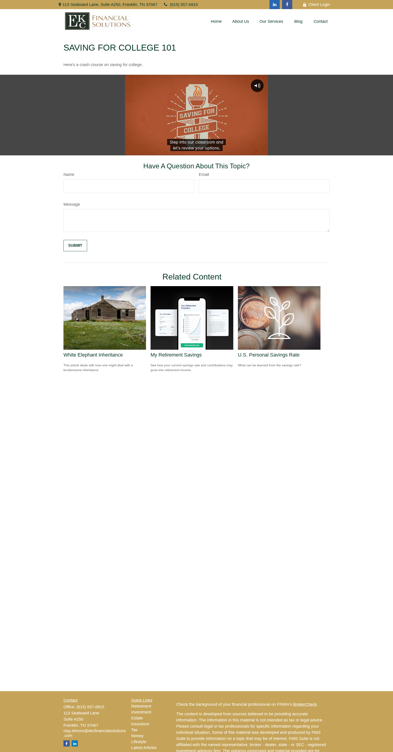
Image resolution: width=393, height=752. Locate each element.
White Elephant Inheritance (93, 355)
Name (68, 174)
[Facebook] (287, 4)
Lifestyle (138, 741)
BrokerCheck (305, 704)
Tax (134, 730)
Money (137, 736)
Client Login (319, 4)
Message (71, 204)
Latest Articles (144, 747)
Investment (141, 712)
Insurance (140, 724)
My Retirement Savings (176, 355)
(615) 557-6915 (184, 4)
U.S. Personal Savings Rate (269, 355)
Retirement (141, 706)
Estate (137, 718)
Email (204, 174)
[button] (216, 21)
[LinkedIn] (275, 4)
